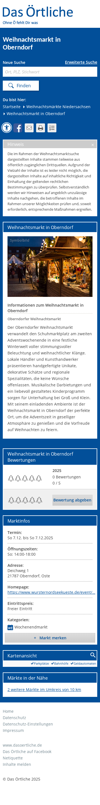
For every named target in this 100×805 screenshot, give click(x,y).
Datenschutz (14, 717)
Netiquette (13, 758)
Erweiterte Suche (81, 62)
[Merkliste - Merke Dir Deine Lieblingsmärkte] (52, 127)
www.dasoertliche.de (22, 745)
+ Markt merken (50, 637)
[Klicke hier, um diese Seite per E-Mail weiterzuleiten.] (29, 127)
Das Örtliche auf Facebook (27, 751)
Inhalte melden (17, 764)
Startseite (12, 106)
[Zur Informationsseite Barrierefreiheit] (6, 127)
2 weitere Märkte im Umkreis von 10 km (44, 689)
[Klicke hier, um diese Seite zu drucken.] (40, 127)
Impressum (13, 730)
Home (8, 711)
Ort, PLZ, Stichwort (27, 63)
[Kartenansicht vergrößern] (93, 655)
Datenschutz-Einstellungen (28, 724)
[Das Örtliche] (40, 8)
